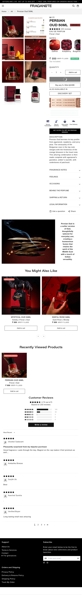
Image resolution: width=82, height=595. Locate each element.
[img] (8, 438)
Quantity (54, 67)
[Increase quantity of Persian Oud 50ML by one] (60, 72)
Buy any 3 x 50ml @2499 (64, 85)
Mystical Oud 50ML (21, 317)
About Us (6, 547)
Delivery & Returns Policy (13, 575)
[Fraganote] (41, 6)
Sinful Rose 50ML (61, 317)
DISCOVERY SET (65, 93)
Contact (5, 553)
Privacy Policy (8, 572)
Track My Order (8, 582)
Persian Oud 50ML (14, 380)
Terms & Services (9, 550)
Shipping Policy (8, 579)
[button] (55, 29)
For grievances (10, 556)
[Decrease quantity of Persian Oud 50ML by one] (52, 72)
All (12, 11)
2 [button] (38, 525)
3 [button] (41, 525)
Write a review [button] (41, 425)
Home (4, 11)
